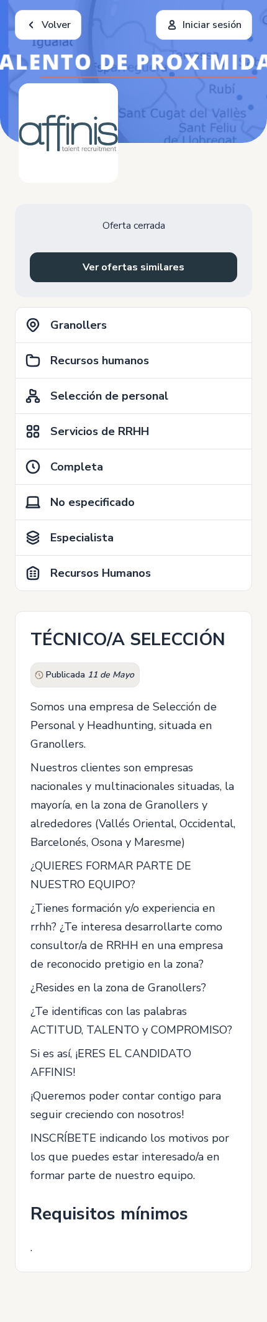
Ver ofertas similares (133, 267)
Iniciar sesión (212, 25)
